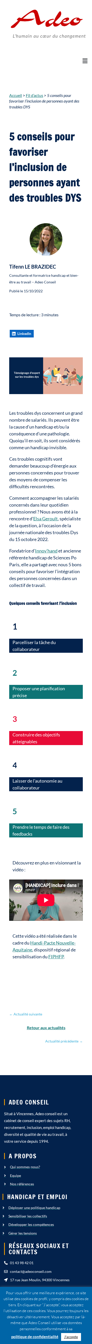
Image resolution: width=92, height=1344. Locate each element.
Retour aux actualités (46, 1027)
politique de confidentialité (34, 1336)
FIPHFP (56, 956)
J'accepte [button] (71, 1337)
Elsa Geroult (45, 518)
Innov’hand (46, 551)
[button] (85, 61)
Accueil (15, 95)
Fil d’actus (34, 95)
